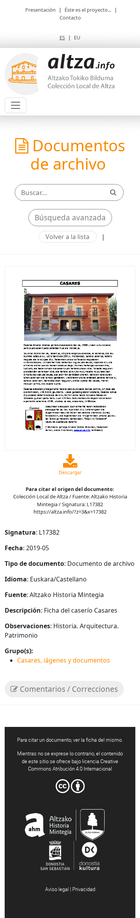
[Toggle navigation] (15, 105)
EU (77, 37)
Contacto (70, 17)
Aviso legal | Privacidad (70, 889)
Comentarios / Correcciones (68, 689)
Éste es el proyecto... (88, 9)
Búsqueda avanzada (70, 218)
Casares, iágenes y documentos (63, 660)
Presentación (40, 9)
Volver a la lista (67, 236)
